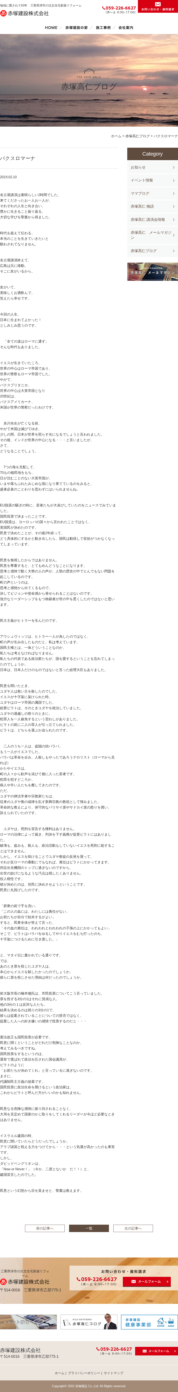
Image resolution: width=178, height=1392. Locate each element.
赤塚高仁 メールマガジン (151, 235)
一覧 (89, 1228)
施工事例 (103, 27)
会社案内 (126, 27)
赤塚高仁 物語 (142, 206)
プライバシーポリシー (84, 1373)
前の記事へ (45, 1228)
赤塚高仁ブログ (144, 251)
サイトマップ (113, 1373)
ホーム (51, 27)
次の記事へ (133, 1228)
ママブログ (140, 193)
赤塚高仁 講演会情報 (148, 220)
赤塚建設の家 (77, 27)
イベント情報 (142, 180)
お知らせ (138, 167)
